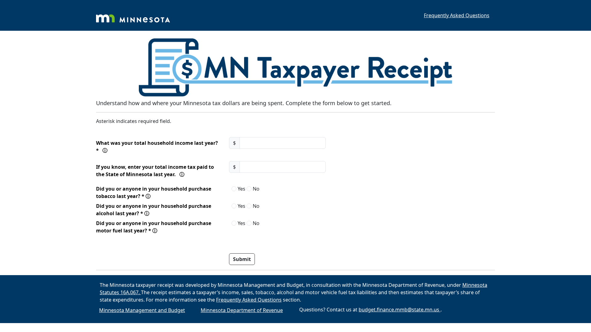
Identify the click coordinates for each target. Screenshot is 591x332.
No (255, 188)
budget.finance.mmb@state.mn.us (399, 309)
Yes (240, 188)
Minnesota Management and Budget (142, 310)
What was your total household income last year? (160, 147)
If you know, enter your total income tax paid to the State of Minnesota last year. (160, 172)
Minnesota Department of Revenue (242, 310)
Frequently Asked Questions (456, 15)
